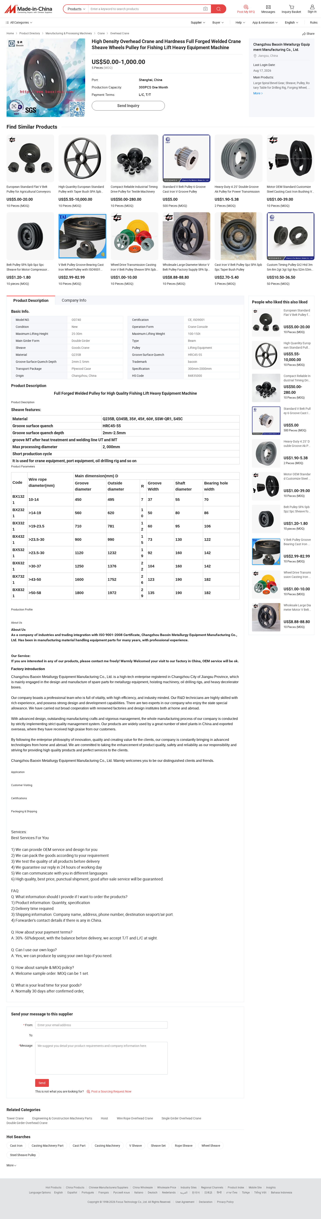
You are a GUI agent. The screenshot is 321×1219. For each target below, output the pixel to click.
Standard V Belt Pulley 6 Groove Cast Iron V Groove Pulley (297, 410)
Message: (26, 1045)
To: (31, 1035)
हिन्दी (219, 1192)
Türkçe (246, 1192)
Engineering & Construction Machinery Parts (62, 1118)
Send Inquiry (128, 105)
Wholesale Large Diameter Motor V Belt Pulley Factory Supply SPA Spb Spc (297, 607)
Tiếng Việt (260, 1192)
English (58, 1192)
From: (28, 1025)
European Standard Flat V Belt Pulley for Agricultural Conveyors (297, 312)
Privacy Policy (225, 1201)
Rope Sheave (183, 1145)
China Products (75, 1187)
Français (103, 1192)
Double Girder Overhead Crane (27, 1123)
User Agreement (185, 1201)
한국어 (196, 1192)
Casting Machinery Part (48, 1145)
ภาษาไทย (231, 1192)
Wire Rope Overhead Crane (135, 1118)
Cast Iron (16, 1145)
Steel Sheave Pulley (23, 1155)
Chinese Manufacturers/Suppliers (108, 1187)
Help (239, 22)
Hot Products (53, 1187)
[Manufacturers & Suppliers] (28, 9)
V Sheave (135, 1145)
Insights (271, 1187)
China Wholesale (143, 1187)
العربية (183, 1192)
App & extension (263, 22)
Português (88, 1192)
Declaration (205, 1201)
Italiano (138, 1192)
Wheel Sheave (211, 1145)
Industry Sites (189, 1187)
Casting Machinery (107, 1145)
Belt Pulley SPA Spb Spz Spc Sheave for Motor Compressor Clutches (297, 509)
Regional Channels (212, 1187)
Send (42, 1083)
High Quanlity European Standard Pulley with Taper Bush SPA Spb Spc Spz (297, 345)
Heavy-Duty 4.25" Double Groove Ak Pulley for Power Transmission (297, 443)
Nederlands (169, 1192)
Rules (314, 22)
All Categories (19, 22)
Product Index (236, 1187)
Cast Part (79, 1145)
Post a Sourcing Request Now (109, 1091)
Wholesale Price (166, 1187)
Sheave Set (158, 1145)
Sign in (312, 11)
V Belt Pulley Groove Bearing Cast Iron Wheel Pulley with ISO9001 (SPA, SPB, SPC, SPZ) (297, 542)
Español (72, 1192)
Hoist (104, 1118)
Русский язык (121, 1192)
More (256, 93)
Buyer (216, 22)
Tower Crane (15, 1118)
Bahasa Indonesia (281, 1192)
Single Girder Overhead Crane (181, 1118)
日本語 (208, 1192)
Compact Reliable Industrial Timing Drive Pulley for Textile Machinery (297, 378)
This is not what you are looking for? (59, 1091)
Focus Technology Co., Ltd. (132, 1201)
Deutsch (152, 1192)
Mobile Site (255, 1187)
